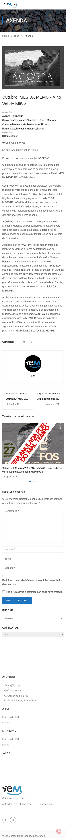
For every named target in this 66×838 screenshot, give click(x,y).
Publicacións (45, 804)
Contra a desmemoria (14, 124)
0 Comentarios (10, 136)
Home (5, 35)
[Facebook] (17, 342)
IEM (33, 376)
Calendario (17, 116)
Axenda (29, 35)
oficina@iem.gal (12, 685)
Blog (16, 35)
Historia (45, 124)
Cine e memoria (47, 120)
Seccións (26, 798)
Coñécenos (8, 798)
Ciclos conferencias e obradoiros (20, 120)
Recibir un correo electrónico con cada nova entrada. (34, 591)
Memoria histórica (26, 128)
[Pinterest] (31, 342)
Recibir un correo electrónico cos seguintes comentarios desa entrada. (32, 582)
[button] (30, 481)
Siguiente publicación (48, 393)
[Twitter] (24, 342)
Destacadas (33, 124)
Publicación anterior (16, 393)
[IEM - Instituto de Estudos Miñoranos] (10, 5)
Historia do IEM (10, 717)
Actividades (17, 804)
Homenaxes (8, 128)
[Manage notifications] (58, 831)
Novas (40, 128)
